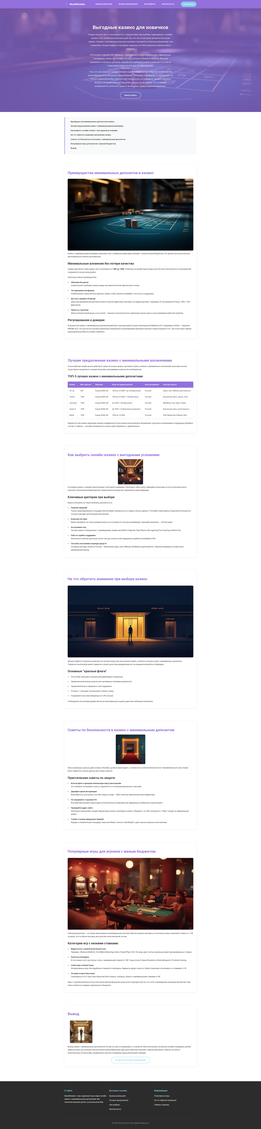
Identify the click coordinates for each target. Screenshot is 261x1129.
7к (157, 75)
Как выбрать (149, 4)
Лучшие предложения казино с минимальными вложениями (97, 126)
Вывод (73, 148)
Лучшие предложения (128, 4)
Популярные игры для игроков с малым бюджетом (93, 144)
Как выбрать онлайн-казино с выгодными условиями (94, 130)
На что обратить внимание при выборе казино (91, 135)
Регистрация (189, 4)
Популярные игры (162, 1096)
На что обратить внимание (165, 1100)
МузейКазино (77, 4)
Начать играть (130, 95)
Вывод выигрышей (104, 4)
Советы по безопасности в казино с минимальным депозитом (98, 139)
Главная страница (161, 1105)
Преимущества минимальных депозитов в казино (92, 122)
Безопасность (168, 4)
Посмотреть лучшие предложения (130, 1060)
